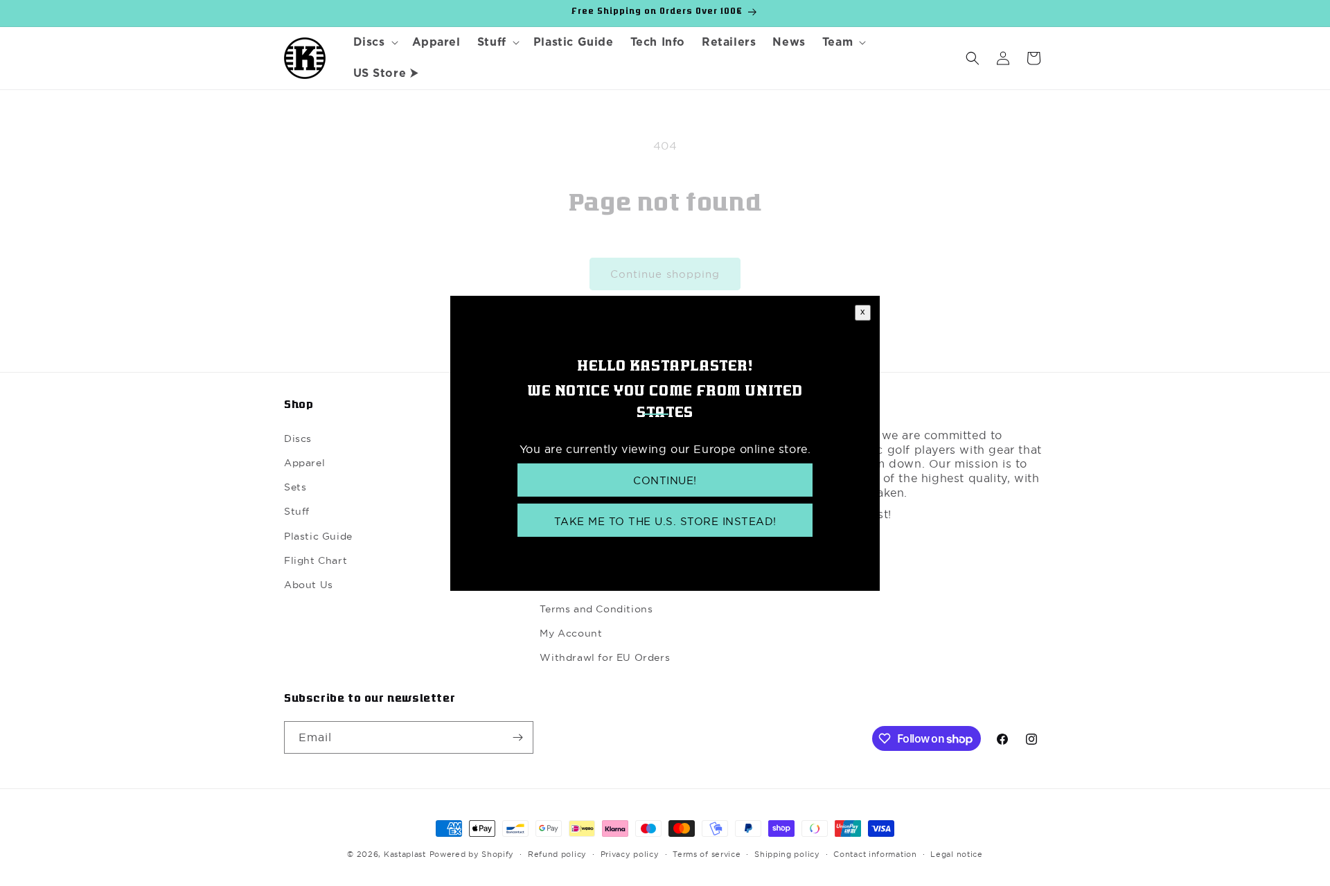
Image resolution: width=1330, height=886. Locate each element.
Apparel (304, 463)
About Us (308, 584)
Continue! (665, 479)
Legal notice (956, 854)
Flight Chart (315, 560)
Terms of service (707, 854)
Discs (298, 438)
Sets (295, 487)
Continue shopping (665, 274)
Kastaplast (405, 854)
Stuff (297, 511)
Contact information (874, 854)
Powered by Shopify (472, 854)
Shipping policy (787, 854)
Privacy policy (630, 854)
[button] (374, 42)
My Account (571, 633)
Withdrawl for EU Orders (605, 657)
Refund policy (557, 854)
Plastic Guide (318, 536)
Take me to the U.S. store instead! (665, 521)
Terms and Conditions (596, 609)
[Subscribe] (517, 737)
